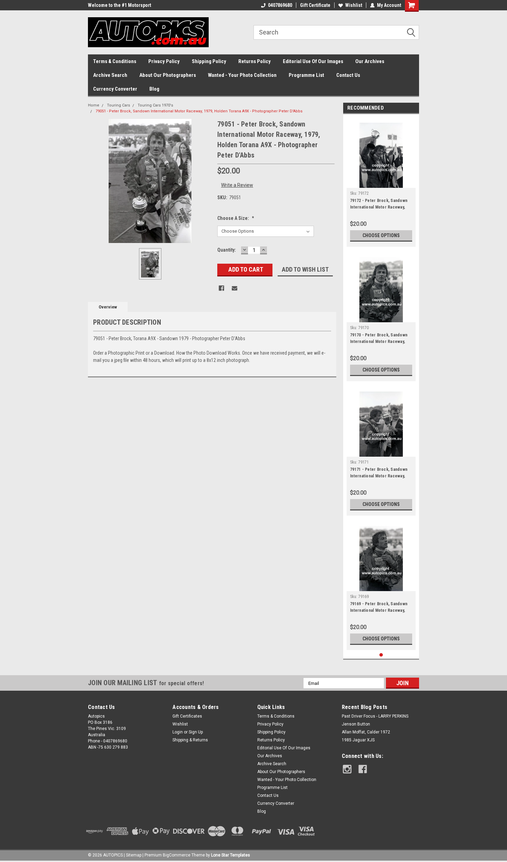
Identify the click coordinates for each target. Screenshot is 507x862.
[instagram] (347, 769)
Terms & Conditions (114, 61)
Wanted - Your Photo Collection (242, 75)
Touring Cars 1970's (155, 105)
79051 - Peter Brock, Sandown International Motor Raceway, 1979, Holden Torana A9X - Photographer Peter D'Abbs (199, 111)
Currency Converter (115, 89)
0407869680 (280, 5)
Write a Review (237, 185)
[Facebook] (221, 288)
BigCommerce (176, 855)
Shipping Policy (209, 61)
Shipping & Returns (190, 740)
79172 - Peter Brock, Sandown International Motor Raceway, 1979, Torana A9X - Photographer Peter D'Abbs (378, 204)
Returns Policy (254, 61)
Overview (108, 307)
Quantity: (226, 250)
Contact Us (348, 75)
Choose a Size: (235, 218)
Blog (154, 89)
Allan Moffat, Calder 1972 (366, 732)
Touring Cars (118, 105)
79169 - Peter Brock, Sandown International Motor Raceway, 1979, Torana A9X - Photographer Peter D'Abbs (378, 608)
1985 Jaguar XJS (358, 740)
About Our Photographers (167, 75)
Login (177, 732)
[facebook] (362, 769)
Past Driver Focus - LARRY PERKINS (375, 716)
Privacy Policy (164, 61)
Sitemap (133, 855)
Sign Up (196, 732)
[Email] (234, 288)
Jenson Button (356, 724)
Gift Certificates (187, 716)
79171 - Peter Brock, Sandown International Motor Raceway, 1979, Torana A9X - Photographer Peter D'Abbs (378, 473)
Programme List (306, 75)
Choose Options (381, 235)
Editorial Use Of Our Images (313, 61)
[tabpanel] (381, 182)
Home (93, 105)
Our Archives (369, 61)
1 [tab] (381, 655)
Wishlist (353, 5)
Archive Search (110, 75)
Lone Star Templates (230, 855)
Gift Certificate (315, 5)
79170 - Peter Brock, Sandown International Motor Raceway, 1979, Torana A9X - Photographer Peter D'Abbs (378, 339)
